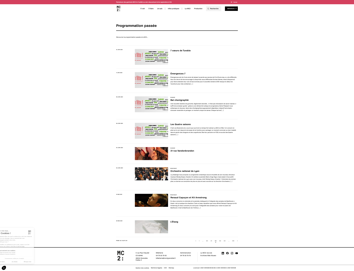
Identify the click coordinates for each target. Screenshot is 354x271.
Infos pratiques (173, 8)
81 (211, 241)
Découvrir (173, 55)
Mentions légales (156, 268)
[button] (4, 268)
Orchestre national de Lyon (184, 171)
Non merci (8, 261)
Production (198, 8)
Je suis (159, 8)
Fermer (235, 2)
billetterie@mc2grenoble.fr (166, 258)
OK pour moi (34, 261)
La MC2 (187, 8)
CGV (165, 268)
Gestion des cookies (142, 268)
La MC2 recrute (206, 253)
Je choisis (21, 261)
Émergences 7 (177, 73)
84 (224, 241)
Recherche (214, 8)
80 (207, 241)
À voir (142, 8)
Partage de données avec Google (13, 252)
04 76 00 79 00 (161, 255)
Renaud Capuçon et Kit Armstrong (188, 197)
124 (233, 241)
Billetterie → (232, 8)
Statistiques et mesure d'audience (13, 254)
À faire (151, 8)
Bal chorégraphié (179, 100)
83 (220, 241)
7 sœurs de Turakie (180, 50)
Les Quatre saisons (180, 124)
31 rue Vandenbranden (182, 151)
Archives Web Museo (208, 255)
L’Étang (174, 222)
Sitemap (171, 268)
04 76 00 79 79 (185, 255)
